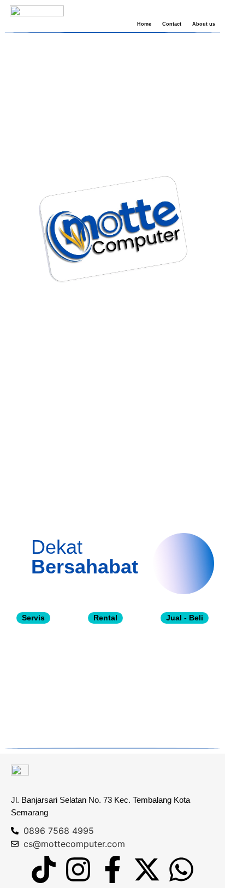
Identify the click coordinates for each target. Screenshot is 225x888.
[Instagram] (78, 869)
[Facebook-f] (112, 869)
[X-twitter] (147, 869)
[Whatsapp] (181, 869)
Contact (171, 24)
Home (144, 24)
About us (203, 24)
